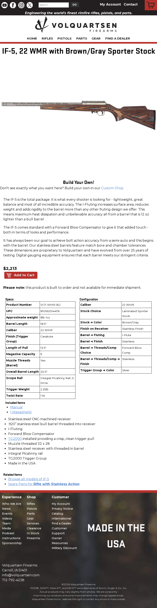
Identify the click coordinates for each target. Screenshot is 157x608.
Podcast (8, 533)
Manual (16, 407)
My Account (110, 4)
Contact (131, 4)
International (61, 518)
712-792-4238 (13, 580)
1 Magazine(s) (21, 412)
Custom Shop (112, 188)
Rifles (47, 38)
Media (6, 528)
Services (33, 523)
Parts (81, 38)
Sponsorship (12, 543)
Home (32, 38)
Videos (7, 518)
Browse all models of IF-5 (28, 479)
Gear (96, 38)
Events (7, 513)
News (6, 509)
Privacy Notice (62, 509)
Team (6, 523)
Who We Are (11, 504)
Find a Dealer (117, 38)
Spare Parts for (44, 484)
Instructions (11, 538)
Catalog (57, 513)
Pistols (64, 38)
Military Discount (64, 548)
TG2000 (15, 439)
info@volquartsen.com (20, 575)
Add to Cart (24, 275)
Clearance (34, 528)
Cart (151, 0)
